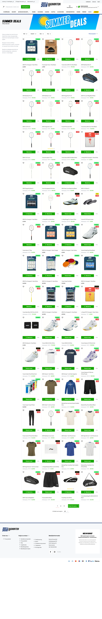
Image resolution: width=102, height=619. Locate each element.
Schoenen (40, 12)
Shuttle (53, 12)
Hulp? (98, 1)
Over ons (94, 1)
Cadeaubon (88, 1)
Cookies (59, 551)
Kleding (47, 12)
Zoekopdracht (25, 6)
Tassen (33, 12)
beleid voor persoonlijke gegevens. (87, 544)
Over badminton (70, 12)
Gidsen (78, 12)
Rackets (14, 12)
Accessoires (60, 12)
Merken (84, 12)
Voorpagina (6, 12)
